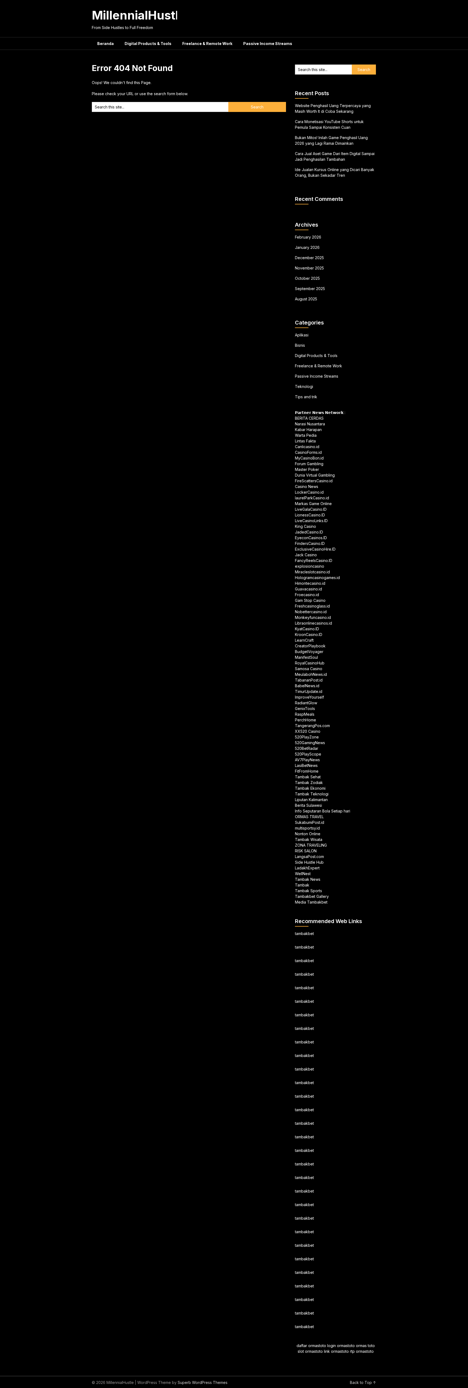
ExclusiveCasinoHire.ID (315, 549)
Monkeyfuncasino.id (313, 617)
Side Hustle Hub (309, 862)
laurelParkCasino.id (312, 498)
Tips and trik (306, 396)
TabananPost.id (309, 680)
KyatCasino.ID (307, 628)
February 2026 (308, 237)
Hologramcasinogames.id (317, 577)
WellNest (303, 873)
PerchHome (305, 720)
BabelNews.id (307, 685)
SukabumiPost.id (309, 822)
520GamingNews (310, 742)
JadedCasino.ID (309, 532)
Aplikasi (301, 335)
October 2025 (307, 278)
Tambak (302, 885)
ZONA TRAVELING (311, 845)
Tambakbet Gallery (312, 896)
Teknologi (304, 386)
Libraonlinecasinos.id (313, 623)
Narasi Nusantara (310, 424)
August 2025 (306, 299)
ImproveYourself (309, 697)
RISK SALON (306, 851)
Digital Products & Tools (148, 43)
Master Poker (307, 469)
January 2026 (307, 247)
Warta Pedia (306, 435)
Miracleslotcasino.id (312, 572)
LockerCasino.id (309, 492)
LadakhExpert (307, 868)
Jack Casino (306, 554)
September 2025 (310, 288)
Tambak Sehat (308, 777)
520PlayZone (307, 737)
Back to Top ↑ (363, 1382)
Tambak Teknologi (312, 794)
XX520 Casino (307, 731)
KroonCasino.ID (308, 634)
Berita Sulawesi (308, 805)
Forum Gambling (309, 463)
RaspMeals (304, 714)
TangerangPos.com (312, 725)
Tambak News (307, 879)
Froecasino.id (307, 594)
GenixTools (305, 708)
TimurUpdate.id (308, 691)
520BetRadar (306, 748)
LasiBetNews (306, 765)
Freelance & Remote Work (207, 43)
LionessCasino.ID (310, 515)
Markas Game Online (313, 503)
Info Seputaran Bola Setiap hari (322, 811)
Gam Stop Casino (310, 600)
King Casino (305, 526)
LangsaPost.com (309, 856)
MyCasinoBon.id (309, 458)
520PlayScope (308, 754)
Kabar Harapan (308, 429)
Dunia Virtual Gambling (315, 475)
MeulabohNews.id (311, 674)
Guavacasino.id (308, 589)
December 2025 (309, 257)
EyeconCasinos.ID (311, 537)
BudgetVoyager (309, 651)
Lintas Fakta (305, 441)
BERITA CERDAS (309, 418)
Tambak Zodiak (309, 782)
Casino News (306, 486)
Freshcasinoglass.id (312, 606)
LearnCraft (304, 640)
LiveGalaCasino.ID (311, 509)
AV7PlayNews (307, 759)
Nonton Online (307, 833)
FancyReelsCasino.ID (313, 560)
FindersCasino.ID (310, 543)
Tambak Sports (308, 890)
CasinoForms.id (308, 452)
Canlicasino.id (307, 446)
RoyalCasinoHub (309, 663)
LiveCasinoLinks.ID (311, 520)
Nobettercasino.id (311, 611)
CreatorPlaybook (310, 646)
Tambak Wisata (308, 839)
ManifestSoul (306, 657)
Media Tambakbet (311, 902)
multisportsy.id (307, 828)
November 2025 (309, 268)
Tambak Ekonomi (310, 788)
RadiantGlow (306, 703)
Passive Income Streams (267, 43)
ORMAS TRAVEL (309, 816)
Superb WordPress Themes (202, 1382)
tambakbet (304, 933)
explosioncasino (309, 566)
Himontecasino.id (310, 583)
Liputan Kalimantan (311, 799)
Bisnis (300, 345)
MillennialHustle (139, 15)
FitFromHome (306, 771)
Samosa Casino (308, 668)
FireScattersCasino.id (314, 480)
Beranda (105, 43)
